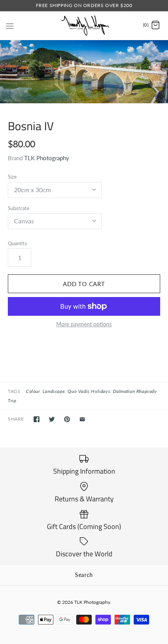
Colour (33, 391)
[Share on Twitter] (52, 419)
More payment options (84, 324)
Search (84, 574)
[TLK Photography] (84, 25)
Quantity (17, 243)
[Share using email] (82, 419)
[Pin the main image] (67, 419)
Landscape (54, 391)
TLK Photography (46, 157)
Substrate (18, 208)
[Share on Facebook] (36, 419)
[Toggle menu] (10, 25)
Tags (14, 391)
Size (12, 176)
